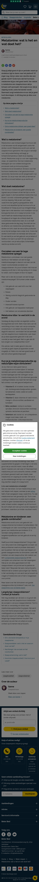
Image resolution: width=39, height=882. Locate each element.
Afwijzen (19, 440)
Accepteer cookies (19, 451)
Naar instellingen (19, 456)
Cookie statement (28, 438)
